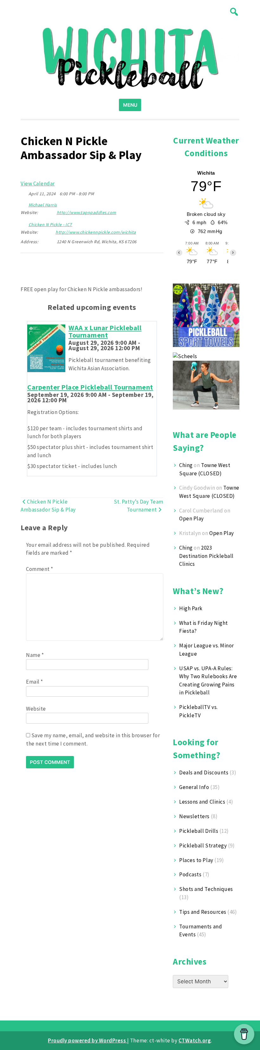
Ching (186, 465)
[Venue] (24, 223)
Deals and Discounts (203, 772)
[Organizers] (24, 203)
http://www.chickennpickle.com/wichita (95, 232)
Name (35, 655)
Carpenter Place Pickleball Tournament (90, 387)
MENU (130, 105)
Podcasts (190, 874)
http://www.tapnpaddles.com (86, 212)
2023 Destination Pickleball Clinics (206, 555)
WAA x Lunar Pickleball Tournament (104, 331)
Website (36, 708)
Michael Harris (43, 205)
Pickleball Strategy (203, 845)
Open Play (191, 518)
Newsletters (194, 816)
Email (34, 681)
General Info (194, 787)
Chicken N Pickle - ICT (50, 224)
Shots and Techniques (206, 889)
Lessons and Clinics (202, 801)
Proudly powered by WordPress (87, 1040)
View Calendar (38, 183)
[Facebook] (34, 268)
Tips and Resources (202, 911)
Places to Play (196, 860)
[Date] (24, 192)
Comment (39, 568)
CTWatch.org (195, 1040)
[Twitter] (25, 268)
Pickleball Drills (198, 830)
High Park (191, 608)
